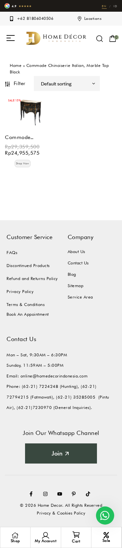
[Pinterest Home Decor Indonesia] (75, 493)
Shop (15, 540)
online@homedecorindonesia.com (54, 375)
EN (104, 6)
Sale (106, 540)
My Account (45, 540)
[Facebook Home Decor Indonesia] (32, 493)
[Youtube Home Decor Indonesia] (61, 493)
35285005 (84, 397)
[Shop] (15, 535)
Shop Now (22, 163)
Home (15, 65)
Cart (76, 541)
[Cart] (76, 534)
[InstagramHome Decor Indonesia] (47, 493)
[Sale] (106, 535)
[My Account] (45, 535)
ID (115, 6)
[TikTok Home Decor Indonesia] (89, 493)
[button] (11, 38)
